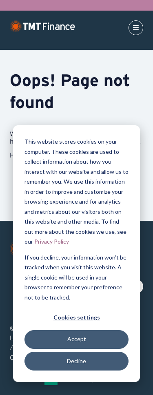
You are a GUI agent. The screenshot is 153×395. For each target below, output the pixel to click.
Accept (76, 338)
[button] (136, 27)
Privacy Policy (51, 241)
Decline (76, 360)
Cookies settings (76, 317)
